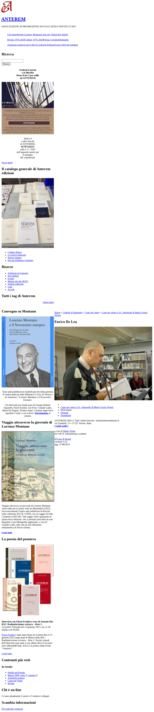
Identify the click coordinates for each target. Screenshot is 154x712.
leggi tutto (48, 302)
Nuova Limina (15, 257)
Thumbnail (65, 415)
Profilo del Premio (16, 672)
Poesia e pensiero (51, 39)
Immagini (64, 39)
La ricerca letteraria (17, 255)
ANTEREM (13, 19)
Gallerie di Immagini (72, 312)
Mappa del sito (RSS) (18, 281)
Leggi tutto (7, 653)
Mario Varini (69, 431)
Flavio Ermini (8, 635)
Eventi (11, 278)
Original (64, 412)
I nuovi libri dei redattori (66, 45)
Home (57, 312)
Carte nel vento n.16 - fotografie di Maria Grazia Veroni (86, 407)
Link (10, 286)
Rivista (11, 683)
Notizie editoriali (15, 284)
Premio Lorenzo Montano (29, 34)
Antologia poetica (15, 45)
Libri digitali (62, 34)
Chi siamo (12, 34)
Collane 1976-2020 (34, 39)
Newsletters (13, 276)
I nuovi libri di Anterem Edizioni (39, 45)
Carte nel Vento (48, 34)
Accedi (11, 289)
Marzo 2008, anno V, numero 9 (22, 675)
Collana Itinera (15, 252)
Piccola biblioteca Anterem (20, 260)
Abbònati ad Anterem (18, 273)
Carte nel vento (92, 312)
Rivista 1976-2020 (16, 39)
